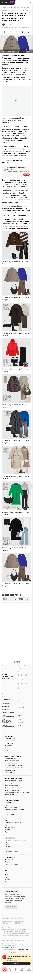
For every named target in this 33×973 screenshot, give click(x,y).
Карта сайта (21, 722)
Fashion (4, 7)
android (7, 918)
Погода (7, 750)
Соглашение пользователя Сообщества (21, 698)
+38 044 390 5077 (22, 668)
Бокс (6, 872)
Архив (19, 719)
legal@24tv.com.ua (23, 949)
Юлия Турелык (10, 24)
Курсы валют (8, 805)
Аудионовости (9, 748)
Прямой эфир (9, 743)
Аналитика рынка (10, 859)
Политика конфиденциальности (8, 716)
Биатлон (7, 879)
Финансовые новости (11, 807)
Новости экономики (12, 800)
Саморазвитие (9, 849)
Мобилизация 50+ (10, 783)
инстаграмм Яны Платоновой (19, 27)
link (18, 674)
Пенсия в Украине (10, 814)
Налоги (7, 812)
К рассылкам (11, 907)
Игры (19, 725)
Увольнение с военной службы (14, 780)
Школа (7, 844)
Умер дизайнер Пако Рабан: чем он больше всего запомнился (15, 120)
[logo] (11, 2)
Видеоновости (9, 745)
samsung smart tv (19, 922)
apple (19, 918)
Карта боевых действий (12, 760)
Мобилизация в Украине (13, 778)
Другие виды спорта (11, 882)
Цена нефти (8, 802)
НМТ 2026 (7, 846)
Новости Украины (10, 741)
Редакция (4, 696)
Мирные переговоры (11, 763)
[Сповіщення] (31, 2)
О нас (3, 694)
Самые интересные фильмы (13, 822)
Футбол (7, 875)
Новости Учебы (10, 838)
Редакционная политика (6, 700)
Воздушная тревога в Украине (14, 765)
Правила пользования (8, 712)
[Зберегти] (28, 32)
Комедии (7, 829)
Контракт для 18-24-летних (13, 788)
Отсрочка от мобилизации (12, 790)
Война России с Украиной (13, 756)
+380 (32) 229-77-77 (12, 947)
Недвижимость (10, 857)
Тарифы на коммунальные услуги (15, 809)
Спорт (7, 870)
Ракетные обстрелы (10, 758)
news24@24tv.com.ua (8, 668)
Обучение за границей (11, 851)
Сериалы (7, 832)
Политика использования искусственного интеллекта (6, 721)
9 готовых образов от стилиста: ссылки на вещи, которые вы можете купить (22, 7)
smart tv (7, 922)
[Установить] (16, 960)
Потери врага (9, 772)
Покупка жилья (9, 862)
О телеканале (6, 703)
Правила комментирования (23, 702)
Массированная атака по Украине (15, 768)
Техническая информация (21, 706)
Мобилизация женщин (11, 785)
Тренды (10, 7)
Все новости (9, 736)
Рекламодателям (6, 709)
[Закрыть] (29, 956)
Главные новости (10, 738)
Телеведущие (5, 706)
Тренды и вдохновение (11, 864)
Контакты (20, 710)
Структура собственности (22, 716)
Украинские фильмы (11, 825)
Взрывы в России (10, 770)
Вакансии (20, 712)
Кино (6, 820)
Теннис (7, 877)
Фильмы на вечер (10, 827)
